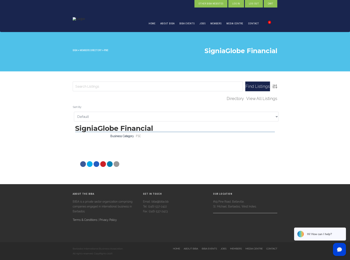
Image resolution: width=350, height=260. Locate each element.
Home (152, 23)
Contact (253, 23)
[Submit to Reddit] (103, 164)
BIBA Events (187, 23)
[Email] (110, 164)
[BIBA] (79, 23)
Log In (236, 3)
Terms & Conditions (85, 219)
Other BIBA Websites (210, 3)
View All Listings (261, 98)
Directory (235, 98)
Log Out (254, 3)
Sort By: (77, 107)
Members (216, 23)
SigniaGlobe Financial (114, 128)
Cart (270, 3)
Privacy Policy (108, 219)
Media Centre (234, 23)
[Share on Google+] (96, 164)
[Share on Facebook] (83, 164)
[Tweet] (90, 164)
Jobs (203, 23)
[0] (265, 23)
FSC (138, 136)
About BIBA (167, 23)
